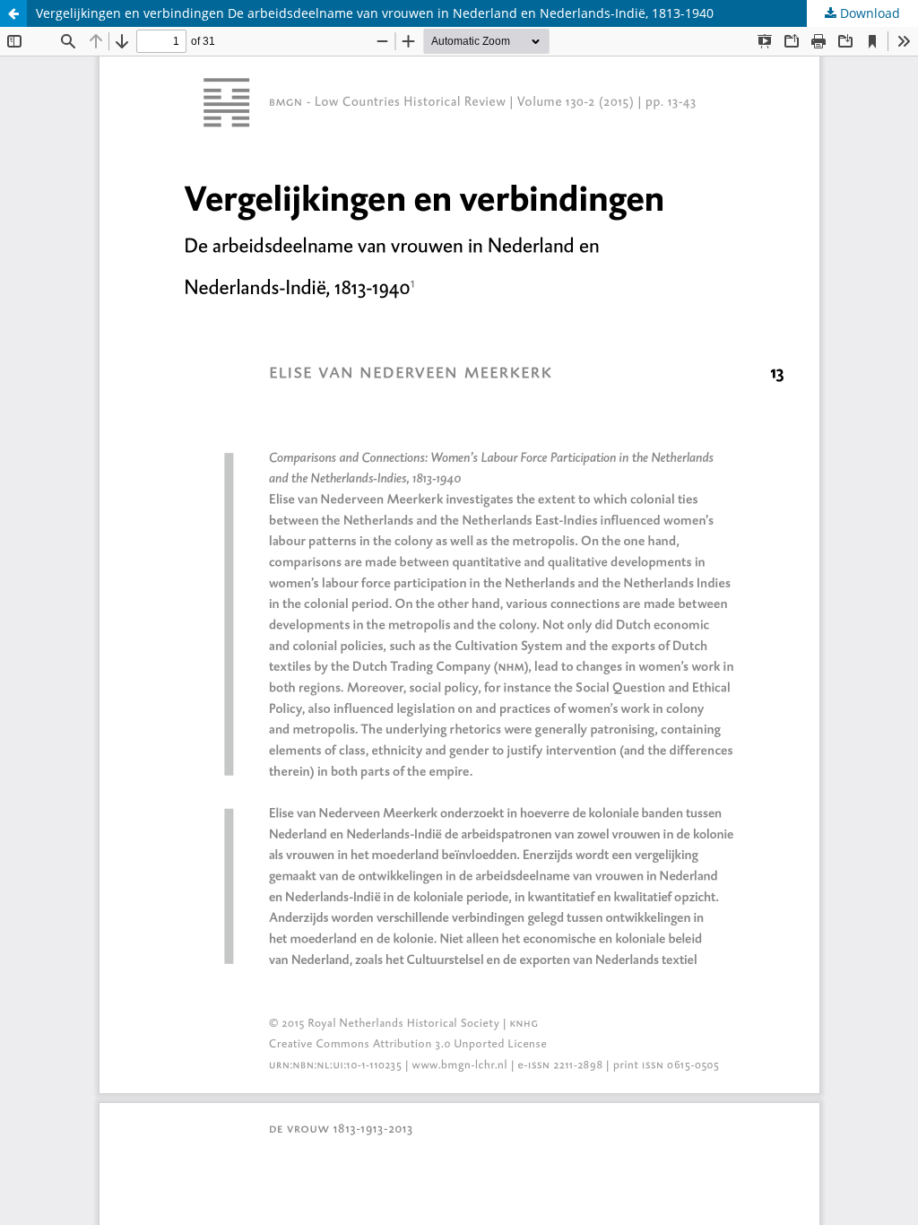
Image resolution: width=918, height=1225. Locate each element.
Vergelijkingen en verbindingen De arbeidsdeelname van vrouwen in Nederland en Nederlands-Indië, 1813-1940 (375, 13)
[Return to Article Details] (13, 13)
